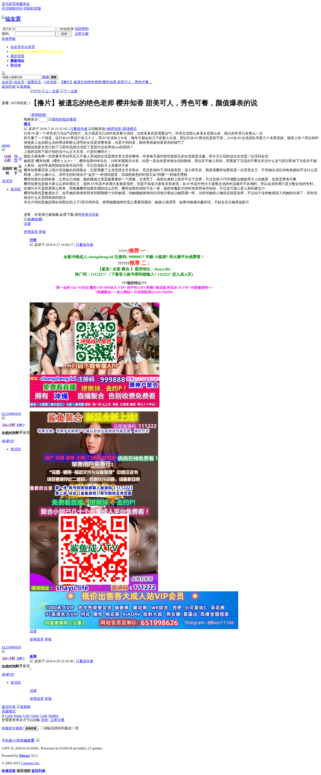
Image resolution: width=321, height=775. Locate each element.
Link (26, 716)
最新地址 (17, 60)
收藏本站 (23, 4)
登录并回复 (90, 214)
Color (9, 716)
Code (43, 716)
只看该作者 (78, 129)
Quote (35, 716)
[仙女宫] (11, 19)
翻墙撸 (15, 65)
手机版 (7, 740)
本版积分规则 (12, 728)
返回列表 (9, 86)
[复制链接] (38, 115)
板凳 (33, 656)
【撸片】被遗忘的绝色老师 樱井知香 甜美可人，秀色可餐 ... (106, 82)
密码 (5, 34)
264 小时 (8, 425)
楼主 (27, 124)
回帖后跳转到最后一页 (61, 728)
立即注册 (82, 34)
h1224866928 (11, 414)
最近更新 (17, 56)
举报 (42, 232)
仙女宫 (22, 47)
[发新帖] (24, 86)
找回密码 (82, 29)
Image (18, 716)
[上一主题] (50, 91)
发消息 (15, 189)
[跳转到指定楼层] (62, 119)
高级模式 (9, 711)
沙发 (33, 240)
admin (6, 145)
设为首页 (9, 4)
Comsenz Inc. (30, 763)
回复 (27, 224)
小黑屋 (18, 740)
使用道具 (31, 232)
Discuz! (24, 756)
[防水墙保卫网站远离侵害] (38, 740)
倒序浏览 (114, 129)
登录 (44, 720)
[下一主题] (69, 91)
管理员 (7, 181)
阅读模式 (130, 129)
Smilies (53, 716)
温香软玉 (34, 82)
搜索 (45, 77)
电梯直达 (31, 119)
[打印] (35, 91)
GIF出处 (50, 82)
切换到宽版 (32, 8)
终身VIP (8, 441)
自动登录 (67, 29)
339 (19, 425)
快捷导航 (9, 39)
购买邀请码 (36, 51)
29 (20, 159)
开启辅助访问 (12, 8)
